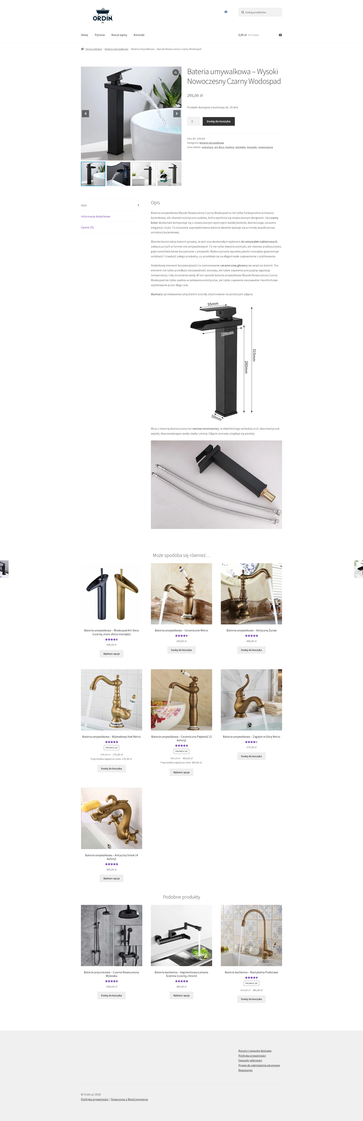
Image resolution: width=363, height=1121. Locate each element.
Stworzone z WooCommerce (129, 1099)
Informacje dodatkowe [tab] (95, 216)
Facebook (226, 12)
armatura (207, 147)
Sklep (84, 35)
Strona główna (93, 49)
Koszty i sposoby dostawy (254, 1051)
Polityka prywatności (252, 1055)
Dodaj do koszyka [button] (181, 650)
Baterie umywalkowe (116, 49)
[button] (177, 113)
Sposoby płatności (250, 1060)
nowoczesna (265, 147)
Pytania (100, 35)
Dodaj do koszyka (218, 121)
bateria (230, 147)
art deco (219, 147)
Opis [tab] (84, 205)
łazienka (241, 147)
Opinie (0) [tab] (87, 227)
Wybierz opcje (111, 653)
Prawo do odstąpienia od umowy (259, 1065)
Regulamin (245, 1070)
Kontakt (139, 35)
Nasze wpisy (119, 35)
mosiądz (252, 147)
